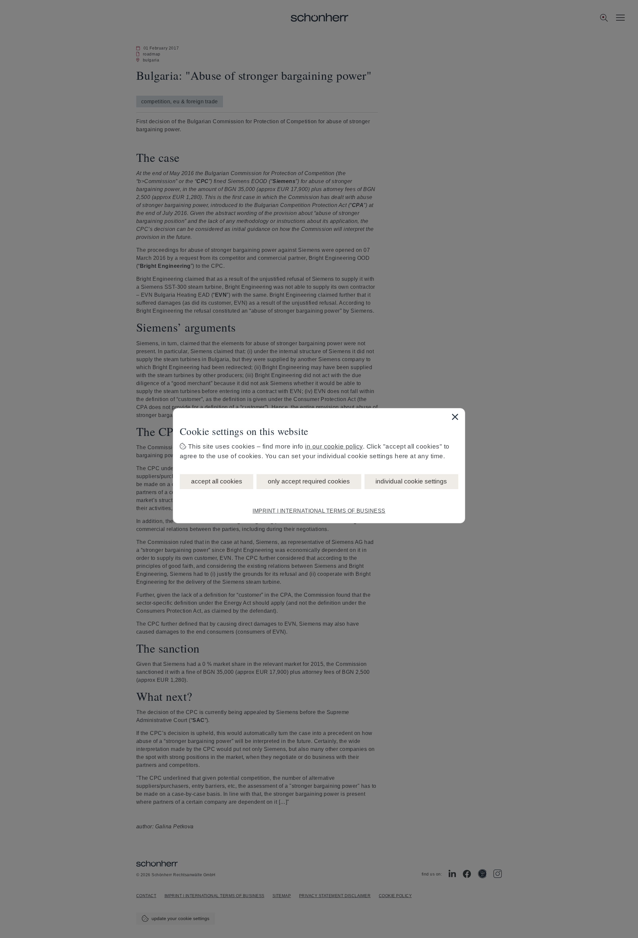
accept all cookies (216, 481)
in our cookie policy (334, 446)
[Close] (455, 417)
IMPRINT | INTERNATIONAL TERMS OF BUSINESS (319, 511)
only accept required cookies (309, 481)
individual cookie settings (411, 481)
